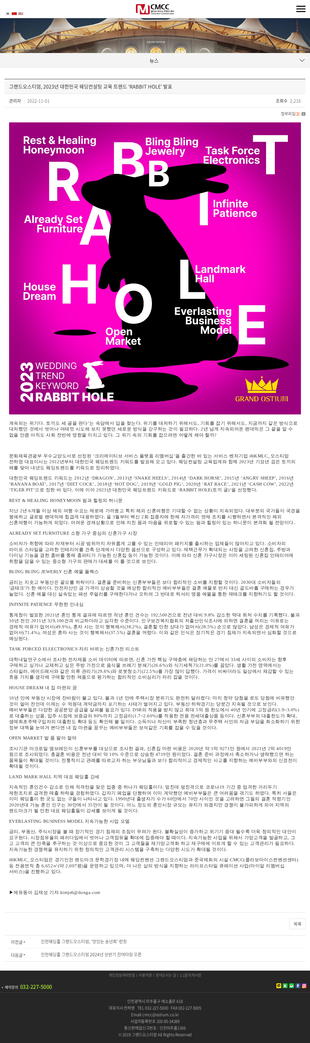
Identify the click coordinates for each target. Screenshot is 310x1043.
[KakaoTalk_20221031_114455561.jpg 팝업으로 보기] (155, 125)
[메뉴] (300, 9)
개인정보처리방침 (122, 975)
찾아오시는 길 (166, 975)
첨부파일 (290, 113)
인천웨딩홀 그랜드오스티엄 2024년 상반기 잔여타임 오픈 (91, 954)
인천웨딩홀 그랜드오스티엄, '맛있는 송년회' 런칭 (84, 941)
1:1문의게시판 (190, 975)
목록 (298, 924)
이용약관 (145, 975)
